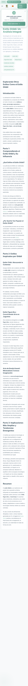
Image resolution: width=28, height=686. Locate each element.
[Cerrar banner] (26, 2)
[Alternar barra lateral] (2, 6)
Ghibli (17, 237)
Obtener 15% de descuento (14, 1)
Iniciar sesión (21, 6)
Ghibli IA (5, 211)
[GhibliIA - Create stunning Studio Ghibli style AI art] (7, 6)
